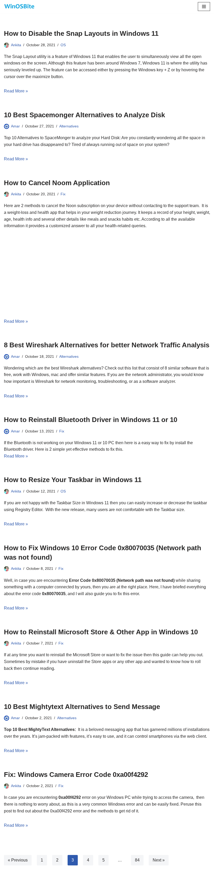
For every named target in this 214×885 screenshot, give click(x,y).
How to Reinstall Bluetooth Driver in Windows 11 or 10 (90, 420)
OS (63, 45)
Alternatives (69, 126)
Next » (159, 860)
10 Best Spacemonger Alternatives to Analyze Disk (84, 115)
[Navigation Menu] (204, 6)
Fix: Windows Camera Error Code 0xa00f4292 (76, 774)
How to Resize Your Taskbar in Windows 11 (72, 480)
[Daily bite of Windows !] (19, 6)
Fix (63, 194)
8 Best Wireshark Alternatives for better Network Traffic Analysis (106, 345)
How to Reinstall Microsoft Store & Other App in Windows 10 (101, 632)
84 (137, 860)
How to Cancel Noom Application (57, 183)
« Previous (18, 860)
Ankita (16, 45)
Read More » (16, 91)
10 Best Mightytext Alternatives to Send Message (82, 707)
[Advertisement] (107, 273)
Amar (15, 126)
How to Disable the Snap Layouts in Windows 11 (81, 33)
